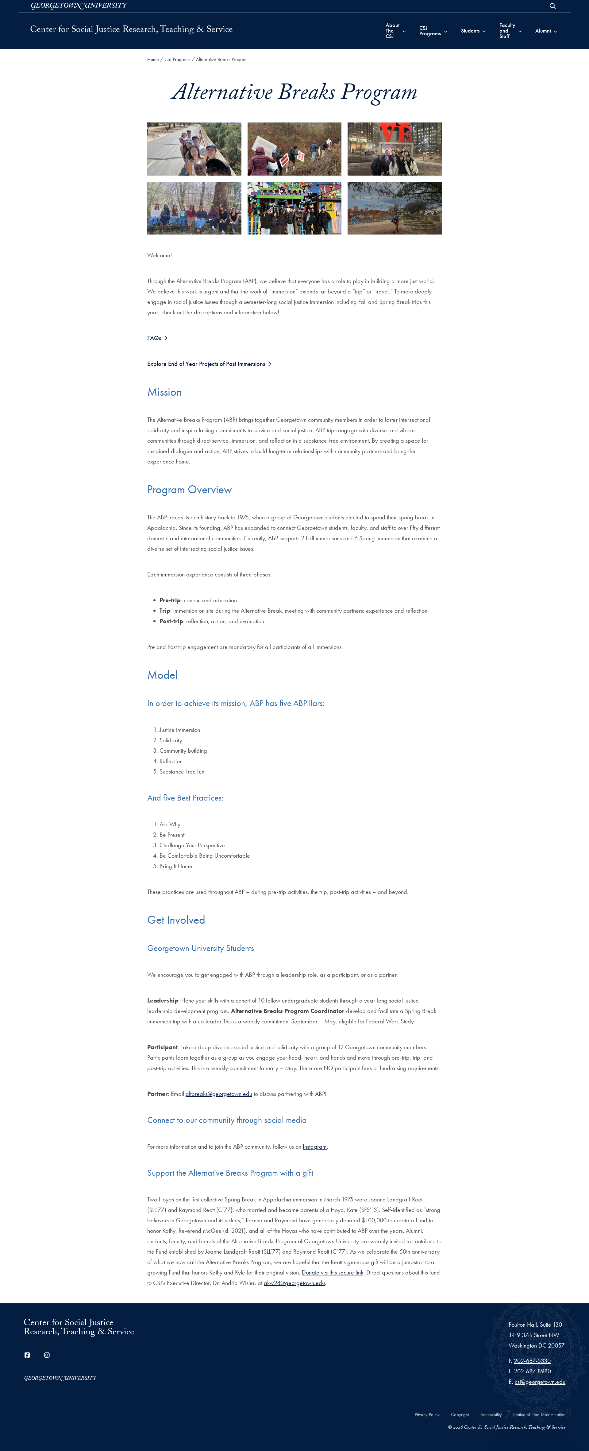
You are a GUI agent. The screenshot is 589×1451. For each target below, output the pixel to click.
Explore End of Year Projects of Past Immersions (206, 364)
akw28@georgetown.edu (294, 1283)
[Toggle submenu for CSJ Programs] (445, 31)
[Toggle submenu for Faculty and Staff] (520, 31)
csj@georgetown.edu (540, 1382)
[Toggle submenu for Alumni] (555, 31)
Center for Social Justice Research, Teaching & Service (131, 30)
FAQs (154, 338)
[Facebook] (27, 1355)
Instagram (315, 1146)
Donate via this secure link (332, 1272)
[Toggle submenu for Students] (484, 31)
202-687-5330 (532, 1361)
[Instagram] (47, 1355)
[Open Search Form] (553, 6)
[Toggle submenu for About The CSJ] (404, 31)
